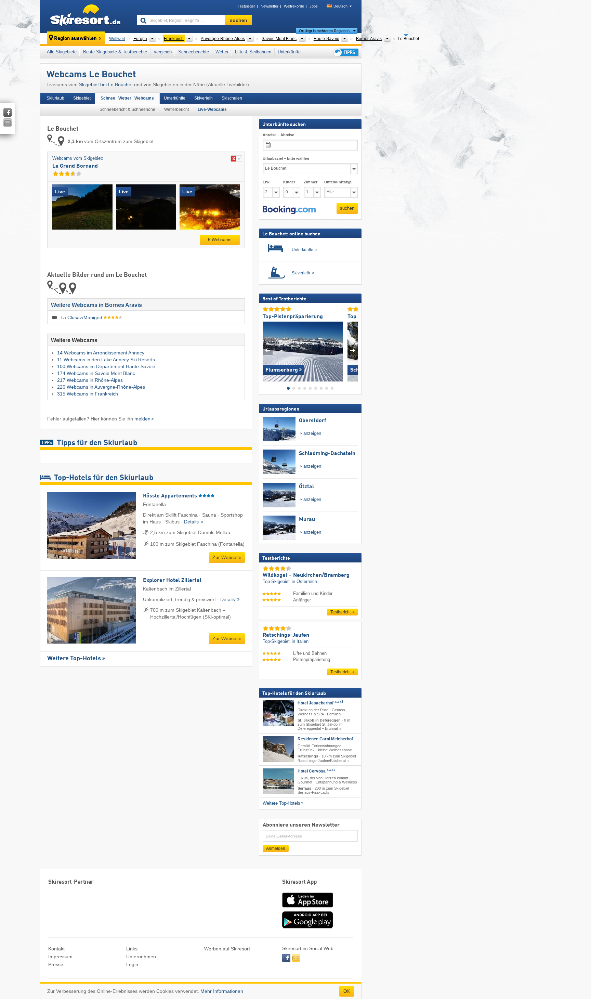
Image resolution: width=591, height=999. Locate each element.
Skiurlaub (55, 98)
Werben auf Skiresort (227, 948)
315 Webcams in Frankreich (87, 394)
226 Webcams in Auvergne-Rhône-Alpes (101, 387)
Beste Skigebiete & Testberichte (115, 51)
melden (142, 418)
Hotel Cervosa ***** (316, 770)
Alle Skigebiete (62, 51)
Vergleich (163, 51)
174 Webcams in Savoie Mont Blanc (96, 373)
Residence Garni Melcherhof (325, 739)
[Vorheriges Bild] (268, 350)
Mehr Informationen (221, 991)
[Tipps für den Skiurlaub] (345, 52)
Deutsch (340, 6)
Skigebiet (82, 98)
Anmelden (275, 848)
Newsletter (269, 6)
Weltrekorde (294, 6)
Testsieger (246, 6)
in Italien (300, 641)
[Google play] (307, 927)
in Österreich (304, 581)
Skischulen (232, 98)
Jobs (314, 6)
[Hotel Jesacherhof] (278, 713)
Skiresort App (299, 882)
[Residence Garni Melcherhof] (278, 749)
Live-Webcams (212, 109)
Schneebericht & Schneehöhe (127, 109)
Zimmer (310, 182)
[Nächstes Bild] (353, 350)
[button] (289, 209)
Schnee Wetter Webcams (127, 98)
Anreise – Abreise (278, 135)
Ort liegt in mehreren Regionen (324, 31)
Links (131, 948)
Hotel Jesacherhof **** (320, 703)
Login (132, 964)
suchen (347, 208)
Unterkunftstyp (338, 182)
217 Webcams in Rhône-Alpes (90, 380)
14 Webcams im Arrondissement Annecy (100, 352)
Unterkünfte (289, 51)
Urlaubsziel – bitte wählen (286, 158)
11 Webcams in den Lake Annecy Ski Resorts (106, 359)
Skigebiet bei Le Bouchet (106, 84)
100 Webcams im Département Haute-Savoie (106, 366)
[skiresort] (85, 16)
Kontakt (56, 948)
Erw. (267, 182)
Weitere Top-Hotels (74, 659)
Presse (55, 964)
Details (192, 521)
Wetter (221, 51)
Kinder (289, 182)
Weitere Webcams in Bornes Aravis (96, 305)
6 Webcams (220, 239)
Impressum (60, 956)
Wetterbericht (176, 109)
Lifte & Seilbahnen (253, 51)
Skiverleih (203, 98)
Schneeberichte (193, 51)
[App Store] (307, 908)
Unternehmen (141, 956)
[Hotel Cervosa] (278, 781)
